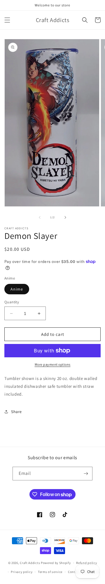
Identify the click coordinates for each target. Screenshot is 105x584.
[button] (7, 20)
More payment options (53, 364)
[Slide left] (39, 217)
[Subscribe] (85, 473)
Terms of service (50, 572)
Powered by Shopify (56, 563)
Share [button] (16, 411)
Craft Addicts (30, 563)
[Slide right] (65, 217)
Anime (16, 289)
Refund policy (86, 563)
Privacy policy (21, 572)
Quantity (11, 302)
